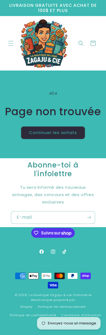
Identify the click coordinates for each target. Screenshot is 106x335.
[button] (11, 43)
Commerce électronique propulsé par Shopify (55, 301)
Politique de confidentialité (33, 315)
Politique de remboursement (62, 306)
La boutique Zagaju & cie (50, 295)
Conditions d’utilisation (81, 315)
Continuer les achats (53, 132)
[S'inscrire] (89, 217)
